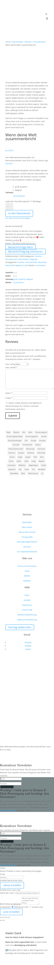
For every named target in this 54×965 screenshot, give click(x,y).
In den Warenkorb (19, 213)
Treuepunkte (27, 537)
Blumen (16, 432)
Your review (11, 367)
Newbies (27, 580)
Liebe (26, 461)
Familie (21, 262)
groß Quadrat (19, 279)
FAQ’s (27, 595)
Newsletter (27, 522)
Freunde (42, 440)
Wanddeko (14, 473)
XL (42, 473)
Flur (26, 440)
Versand (9, 163)
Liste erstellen (11, 912)
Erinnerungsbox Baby (14, 436)
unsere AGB (27, 610)
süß (20, 469)
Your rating (10, 364)
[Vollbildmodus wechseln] (4, 917)
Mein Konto (27, 527)
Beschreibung (10, 904)
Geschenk (42, 262)
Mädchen (22, 465)
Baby (8, 432)
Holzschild (9, 265)
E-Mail (8, 398)
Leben (19, 461)
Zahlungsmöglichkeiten (27, 542)
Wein (23, 473)
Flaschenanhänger (15, 440)
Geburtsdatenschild (16, 449)
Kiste (42, 457)
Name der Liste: (7, 893)
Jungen (27, 457)
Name (8, 393)
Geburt (37, 445)
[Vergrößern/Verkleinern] (1, 917)
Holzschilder (17, 42)
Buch (30, 432)
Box (23, 432)
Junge (20, 457)
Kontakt (27, 600)
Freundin (16, 445)
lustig (34, 461)
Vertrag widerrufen (19, 627)
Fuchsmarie (40, 265)
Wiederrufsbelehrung (27, 614)
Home (7, 42)
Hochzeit (12, 453)
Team (27, 571)
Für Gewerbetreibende (27, 551)
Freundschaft (31, 262)
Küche (11, 461)
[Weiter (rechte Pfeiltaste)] (4, 920)
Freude (33, 440)
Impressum (27, 605)
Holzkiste (30, 453)
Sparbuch (11, 469)
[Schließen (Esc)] (9, 917)
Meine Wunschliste (27, 532)
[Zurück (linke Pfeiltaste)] (1, 920)
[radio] (21, 187)
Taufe (27, 469)
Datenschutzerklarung (27, 619)
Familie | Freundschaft (35, 42)
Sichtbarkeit (5, 907)
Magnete (33, 259)
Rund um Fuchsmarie (27, 566)
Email (8, 243)
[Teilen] (6, 917)
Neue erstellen (12, 885)
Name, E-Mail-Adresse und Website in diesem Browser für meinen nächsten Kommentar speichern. (23, 406)
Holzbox (21, 453)
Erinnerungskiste (32, 436)
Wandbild (41, 469)
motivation (11, 465)
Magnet (18, 265)
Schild (25, 265)
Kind (35, 457)
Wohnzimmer (33, 473)
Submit (12, 415)
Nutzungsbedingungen (8, 810)
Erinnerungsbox (41, 432)
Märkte (27, 576)
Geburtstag (30, 449)
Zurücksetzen (19, 196)
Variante (9, 192)
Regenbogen (33, 465)
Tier (33, 469)
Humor (12, 457)
